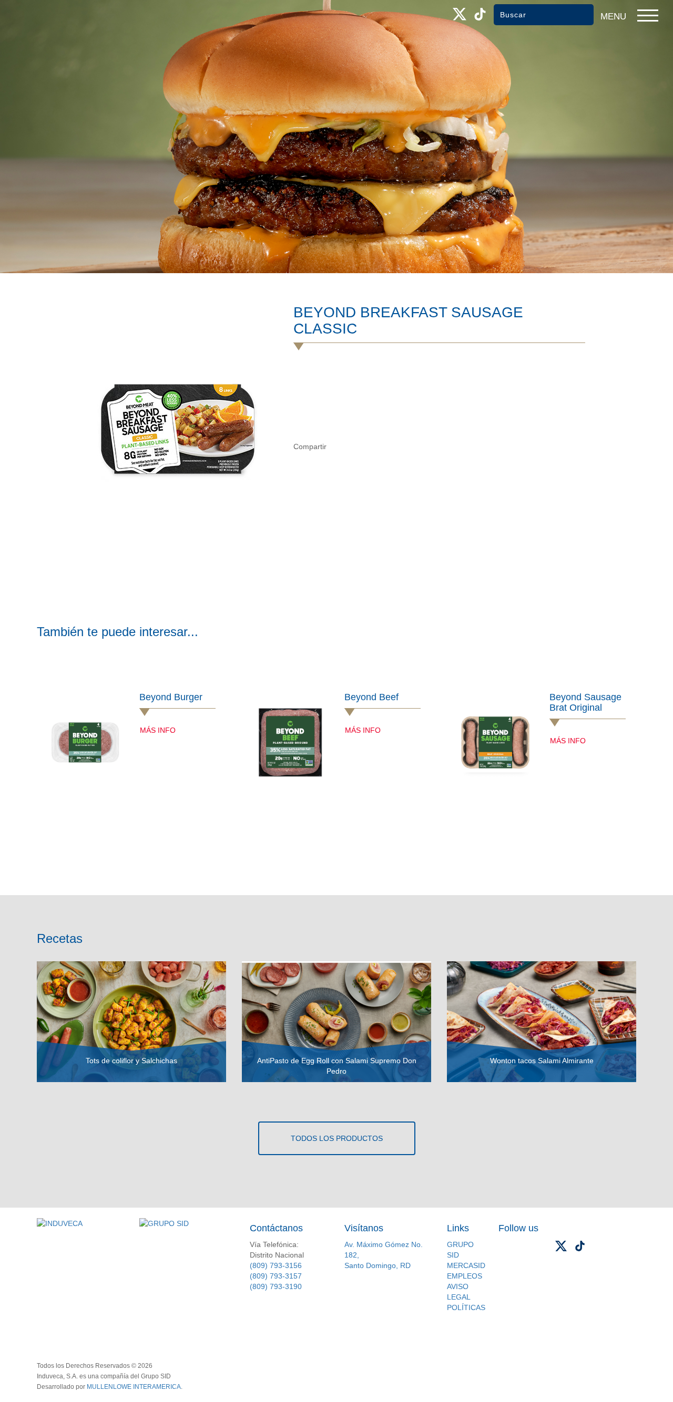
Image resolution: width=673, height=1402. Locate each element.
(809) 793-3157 (276, 1276)
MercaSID (466, 1265)
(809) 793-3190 (276, 1286)
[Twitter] (360, 446)
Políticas (466, 1307)
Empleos (464, 1276)
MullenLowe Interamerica (134, 1386)
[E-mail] (381, 446)
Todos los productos (337, 1138)
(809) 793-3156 (276, 1265)
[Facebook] (338, 446)
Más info (158, 730)
